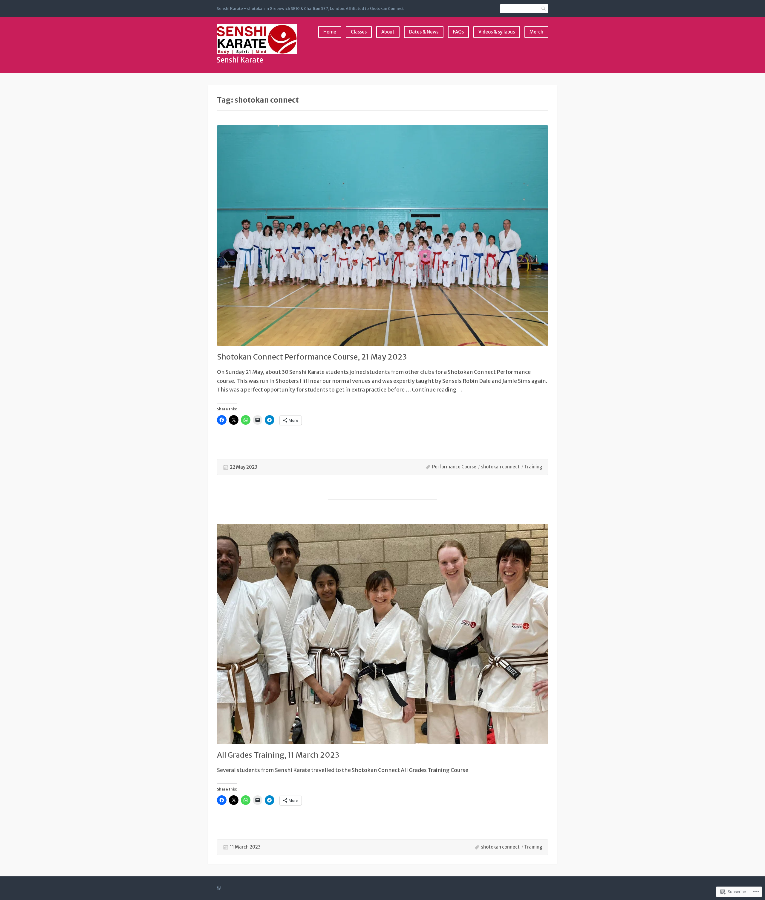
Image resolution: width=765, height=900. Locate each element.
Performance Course (454, 467)
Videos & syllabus (496, 32)
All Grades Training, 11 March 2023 (278, 755)
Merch (536, 32)
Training (533, 467)
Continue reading (437, 389)
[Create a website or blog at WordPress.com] (219, 888)
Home (329, 32)
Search (543, 8)
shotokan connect (500, 467)
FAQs (458, 32)
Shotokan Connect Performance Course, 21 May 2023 (312, 357)
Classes (359, 32)
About (387, 32)
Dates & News (423, 32)
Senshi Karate (240, 60)
